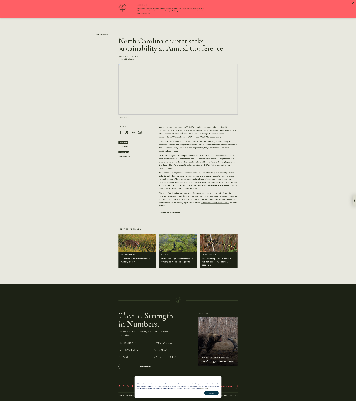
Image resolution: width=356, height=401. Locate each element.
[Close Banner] (353, 3)
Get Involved (128, 349)
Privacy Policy (204, 388)
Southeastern (124, 156)
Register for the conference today (209, 196)
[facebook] (119, 386)
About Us (161, 349)
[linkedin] (133, 386)
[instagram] (123, 386)
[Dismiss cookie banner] (218, 380)
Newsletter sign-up (223, 386)
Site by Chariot (222, 395)
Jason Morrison (124, 117)
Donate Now (145, 366)
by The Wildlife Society (126, 59)
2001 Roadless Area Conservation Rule (168, 8)
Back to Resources (102, 34)
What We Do (163, 342)
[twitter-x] (128, 386)
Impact (123, 357)
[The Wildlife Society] (178, 300)
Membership (127, 342)
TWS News (135, 56)
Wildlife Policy (165, 357)
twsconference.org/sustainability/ (215, 202)
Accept (211, 393)
